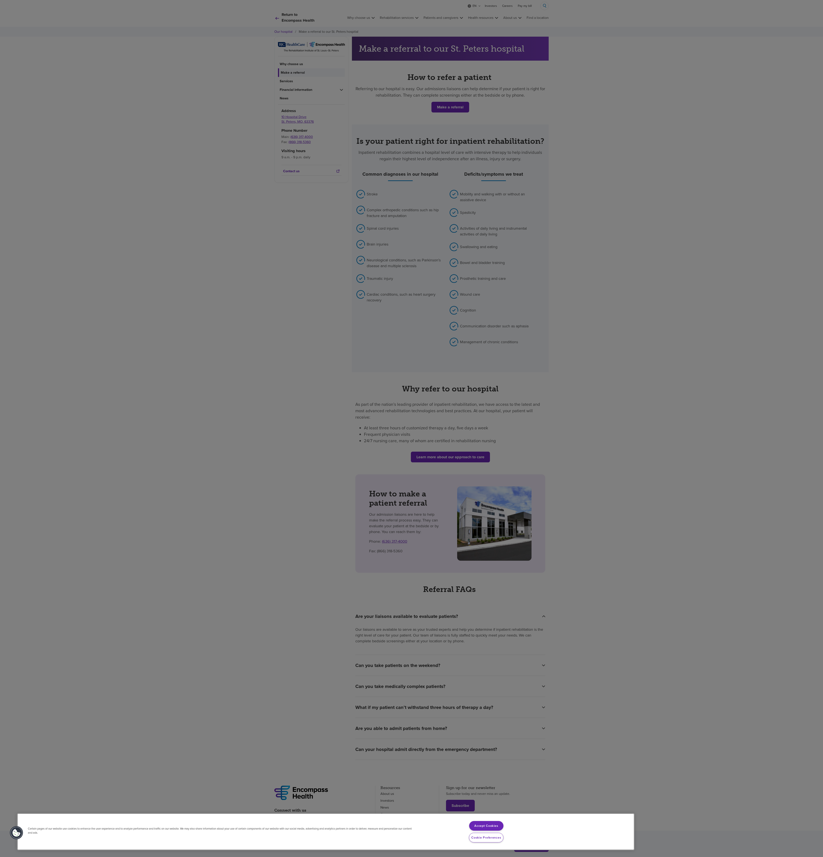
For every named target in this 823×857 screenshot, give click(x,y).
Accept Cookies (486, 825)
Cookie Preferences (486, 837)
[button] (16, 833)
